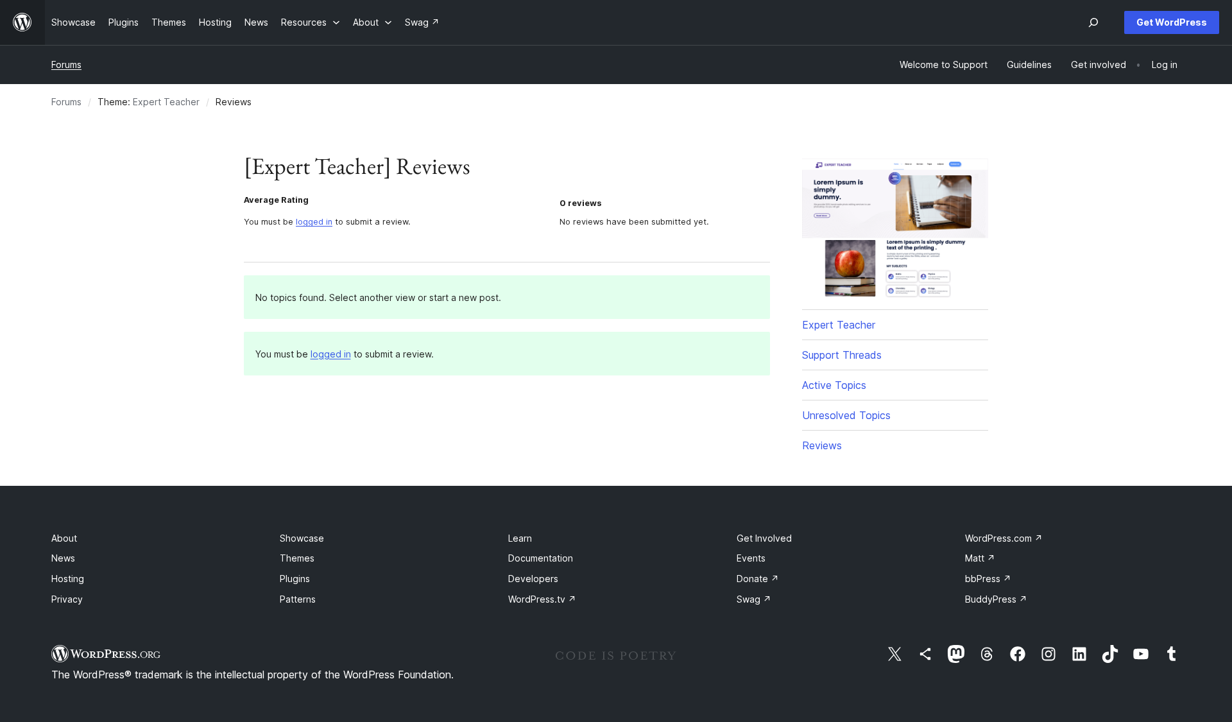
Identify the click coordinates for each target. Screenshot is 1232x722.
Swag (754, 599)
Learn (520, 538)
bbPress (988, 578)
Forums (66, 64)
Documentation (540, 558)
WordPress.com (1004, 538)
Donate (758, 578)
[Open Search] (1093, 22)
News (63, 558)
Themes (297, 558)
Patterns (298, 599)
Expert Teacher (166, 101)
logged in (314, 222)
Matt (980, 558)
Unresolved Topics (846, 415)
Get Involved (764, 538)
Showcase (302, 538)
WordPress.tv (542, 599)
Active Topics (834, 385)
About (64, 538)
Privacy (67, 599)
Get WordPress (1171, 22)
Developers (533, 578)
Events (751, 558)
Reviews (822, 445)
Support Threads (842, 354)
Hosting (67, 578)
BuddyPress (996, 599)
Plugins (295, 578)
